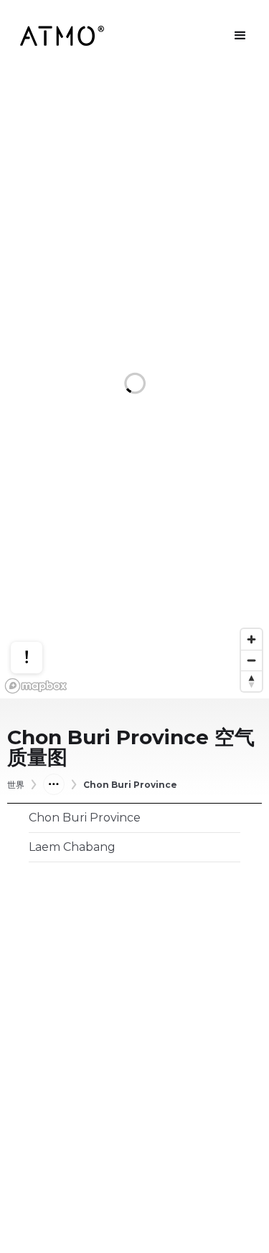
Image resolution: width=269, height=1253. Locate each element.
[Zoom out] (251, 660)
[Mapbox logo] (35, 686)
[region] (134, 385)
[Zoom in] (251, 639)
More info (40, 613)
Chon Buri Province (130, 785)
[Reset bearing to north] (251, 681)
